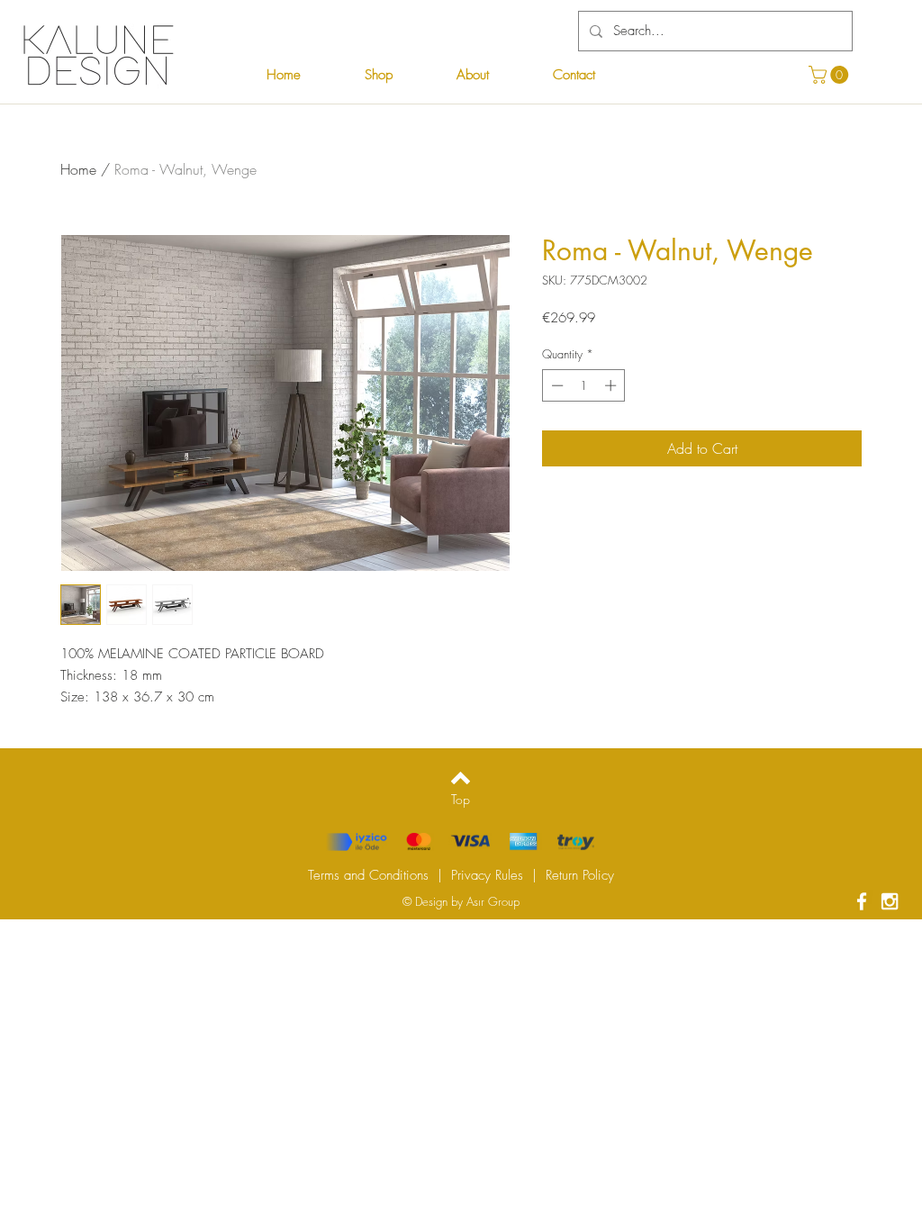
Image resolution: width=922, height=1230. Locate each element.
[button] (831, 75)
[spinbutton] (583, 385)
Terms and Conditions (368, 875)
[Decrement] (555, 385)
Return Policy (580, 875)
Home (78, 169)
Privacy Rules (487, 875)
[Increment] (612, 385)
